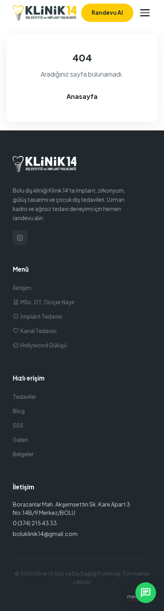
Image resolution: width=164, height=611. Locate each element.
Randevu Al (107, 12)
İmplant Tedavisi (37, 316)
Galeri (20, 439)
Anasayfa (82, 96)
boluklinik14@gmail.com (45, 533)
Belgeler (23, 454)
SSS (18, 425)
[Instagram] (20, 238)
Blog (19, 411)
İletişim (22, 287)
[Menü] (145, 13)
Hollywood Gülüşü (40, 345)
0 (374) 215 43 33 (35, 522)
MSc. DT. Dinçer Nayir (44, 302)
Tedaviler (24, 396)
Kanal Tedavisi (35, 330)
